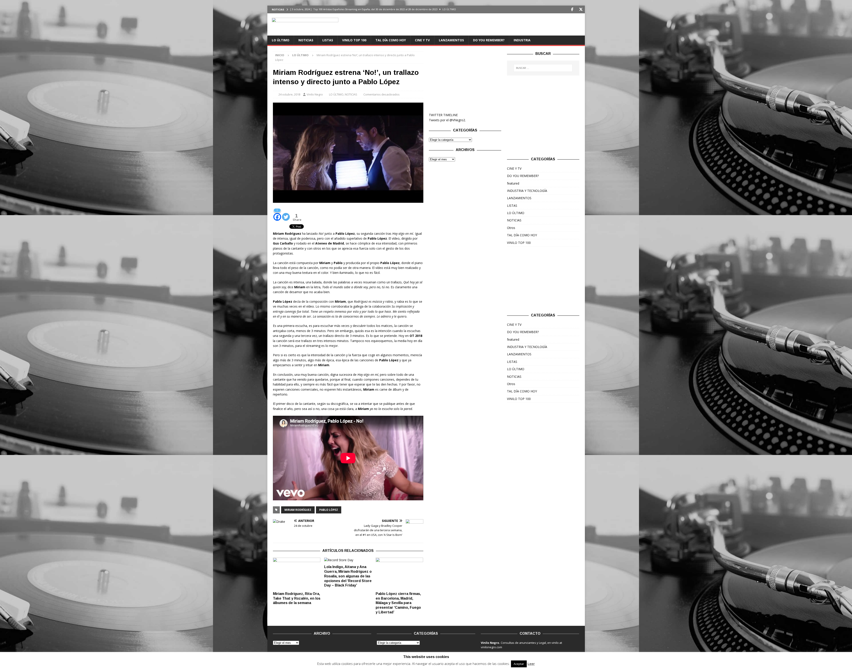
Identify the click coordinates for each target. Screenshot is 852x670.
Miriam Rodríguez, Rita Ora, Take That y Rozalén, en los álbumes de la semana (296, 598)
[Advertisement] (465, 79)
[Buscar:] (543, 68)
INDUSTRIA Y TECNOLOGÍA (527, 191)
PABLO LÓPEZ (328, 510)
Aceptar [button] (519, 664)
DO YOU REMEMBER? (489, 40)
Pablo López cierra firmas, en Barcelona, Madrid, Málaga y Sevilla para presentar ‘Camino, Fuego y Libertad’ (398, 603)
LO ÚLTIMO (280, 40)
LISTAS (327, 40)
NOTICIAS (305, 40)
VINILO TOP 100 (354, 40)
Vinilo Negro (315, 94)
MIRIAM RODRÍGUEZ (297, 510)
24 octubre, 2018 (289, 94)
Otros (511, 228)
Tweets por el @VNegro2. (447, 120)
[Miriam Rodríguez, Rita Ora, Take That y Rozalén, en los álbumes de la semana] (297, 573)
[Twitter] (581, 9)
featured (513, 183)
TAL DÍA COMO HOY (390, 40)
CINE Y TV (422, 40)
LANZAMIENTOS (451, 40)
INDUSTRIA (522, 40)
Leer (531, 663)
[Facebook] (572, 9)
